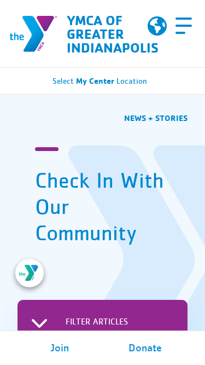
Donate (145, 348)
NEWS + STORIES (156, 118)
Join (60, 348)
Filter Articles (97, 321)
